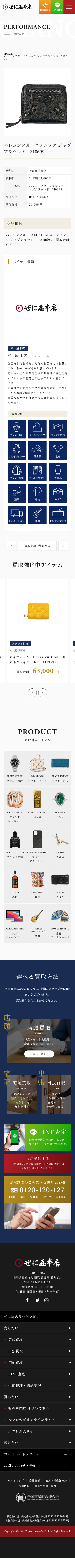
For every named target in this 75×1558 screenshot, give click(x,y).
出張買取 (15, 1350)
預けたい (11, 1442)
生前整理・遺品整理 (24, 1385)
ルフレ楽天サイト (22, 1431)
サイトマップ (16, 1480)
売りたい (11, 1327)
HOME (8, 53)
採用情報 (24, 1486)
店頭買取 (15, 1339)
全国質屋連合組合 (45, 1486)
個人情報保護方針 (56, 1480)
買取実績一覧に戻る (38, 546)
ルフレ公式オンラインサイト (31, 1419)
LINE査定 (16, 1373)
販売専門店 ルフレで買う (28, 1408)
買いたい (11, 1396)
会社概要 (34, 1480)
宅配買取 (15, 1362)
